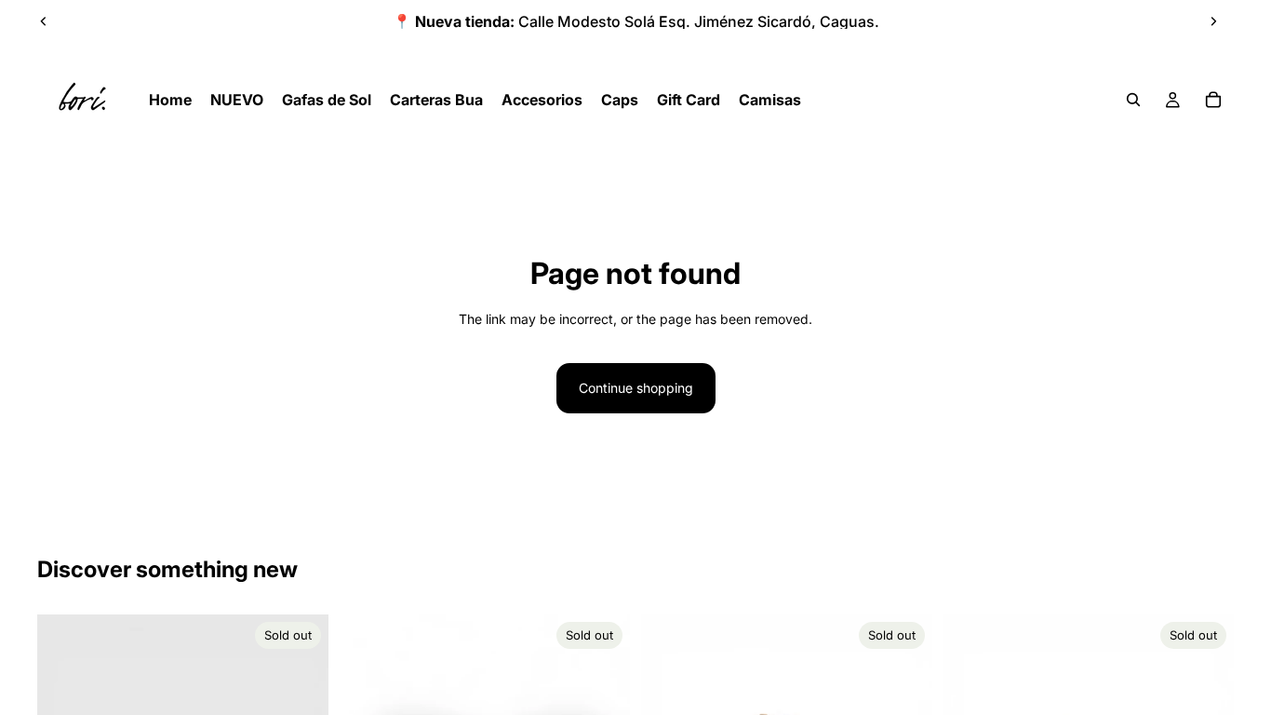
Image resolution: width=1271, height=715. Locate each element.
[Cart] (1213, 99)
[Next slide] (1213, 21)
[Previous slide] (43, 21)
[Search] (1133, 99)
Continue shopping (636, 388)
